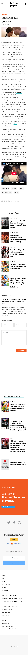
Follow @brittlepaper (9, 506)
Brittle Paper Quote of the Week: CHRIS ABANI (18, 463)
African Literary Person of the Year (12, 601)
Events (4, 587)
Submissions (6, 615)
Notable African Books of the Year (12, 598)
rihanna (16, 192)
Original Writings (7, 584)
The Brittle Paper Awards (9, 595)
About (4, 620)
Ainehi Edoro (5, 201)
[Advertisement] (14, 376)
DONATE (14, 539)
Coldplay (19, 93)
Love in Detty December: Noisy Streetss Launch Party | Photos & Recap (18, 238)
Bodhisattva (5, 141)
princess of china (6, 192)
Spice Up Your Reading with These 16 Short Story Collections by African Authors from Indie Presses (18, 283)
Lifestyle (4, 575)
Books (4, 581)
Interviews (5, 590)
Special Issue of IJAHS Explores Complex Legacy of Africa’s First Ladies (18, 224)
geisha (21, 188)
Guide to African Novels (9, 629)
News (11, 438)
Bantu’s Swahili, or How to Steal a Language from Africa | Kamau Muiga (18, 253)
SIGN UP (14, 563)
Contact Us (5, 623)
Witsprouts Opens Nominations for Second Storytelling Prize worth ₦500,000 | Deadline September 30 (18, 425)
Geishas (7, 139)
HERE (15, 124)
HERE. (11, 159)
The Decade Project (8, 626)
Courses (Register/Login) (9, 606)
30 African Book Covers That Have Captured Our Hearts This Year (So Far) (18, 407)
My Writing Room (7, 609)
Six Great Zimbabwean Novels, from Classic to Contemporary (18, 266)
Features (12, 401)
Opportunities (13, 419)
